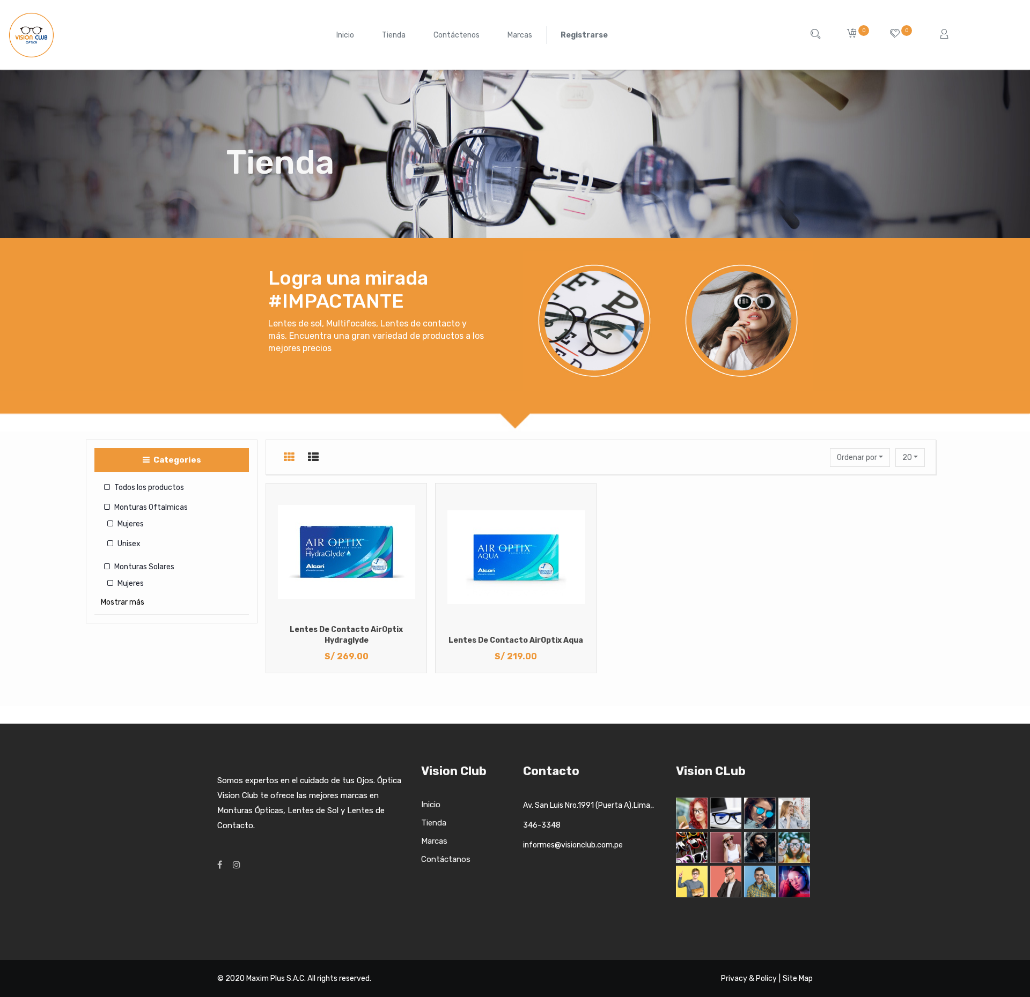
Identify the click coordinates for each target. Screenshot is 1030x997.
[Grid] (289, 457)
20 (908, 457)
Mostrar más (122, 602)
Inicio (430, 804)
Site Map (798, 978)
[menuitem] (345, 35)
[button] (860, 457)
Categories (176, 460)
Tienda (433, 823)
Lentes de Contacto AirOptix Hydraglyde (346, 635)
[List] (313, 457)
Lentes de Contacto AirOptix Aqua (515, 640)
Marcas (434, 841)
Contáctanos (445, 859)
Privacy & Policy (749, 978)
